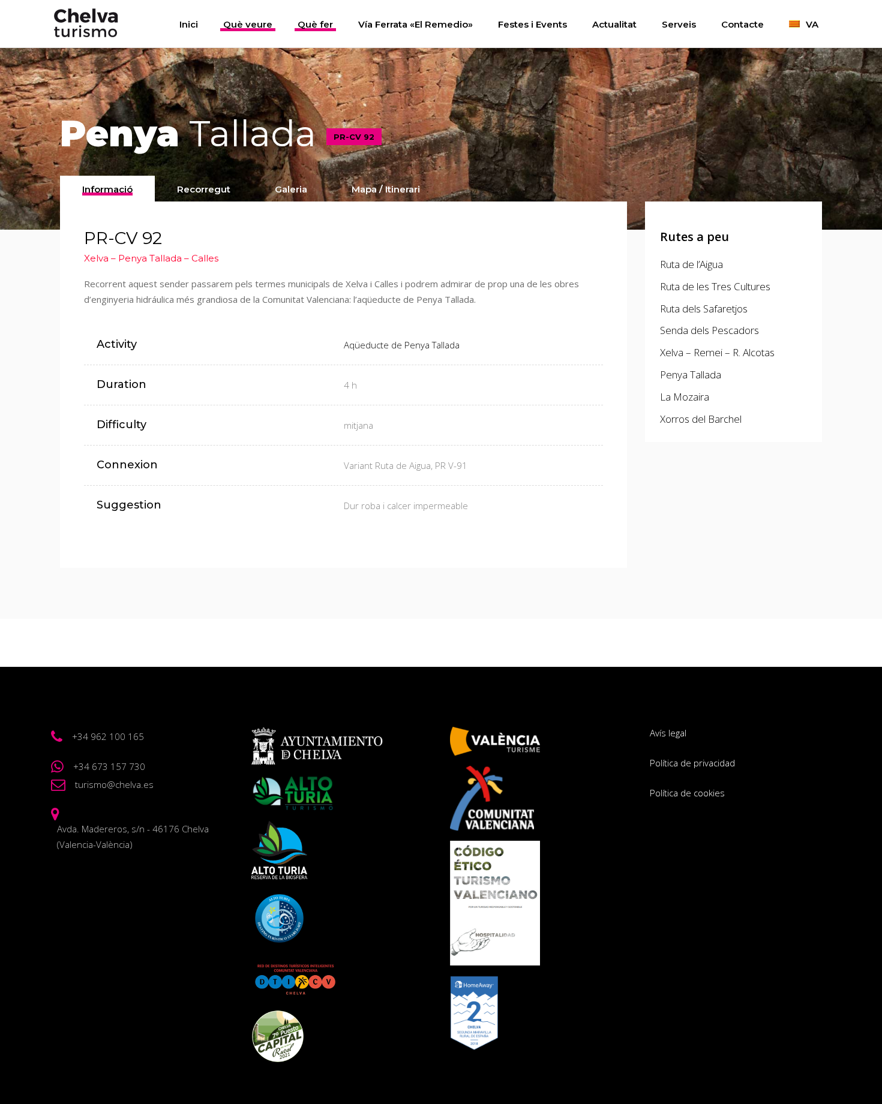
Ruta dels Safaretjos (704, 308)
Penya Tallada (690, 374)
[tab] (107, 188)
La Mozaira (684, 397)
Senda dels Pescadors (709, 330)
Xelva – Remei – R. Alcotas (717, 352)
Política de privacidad (692, 763)
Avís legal (668, 733)
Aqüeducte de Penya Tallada (402, 345)
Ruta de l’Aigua (691, 264)
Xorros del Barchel (701, 419)
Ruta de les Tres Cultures (715, 286)
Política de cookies (687, 793)
